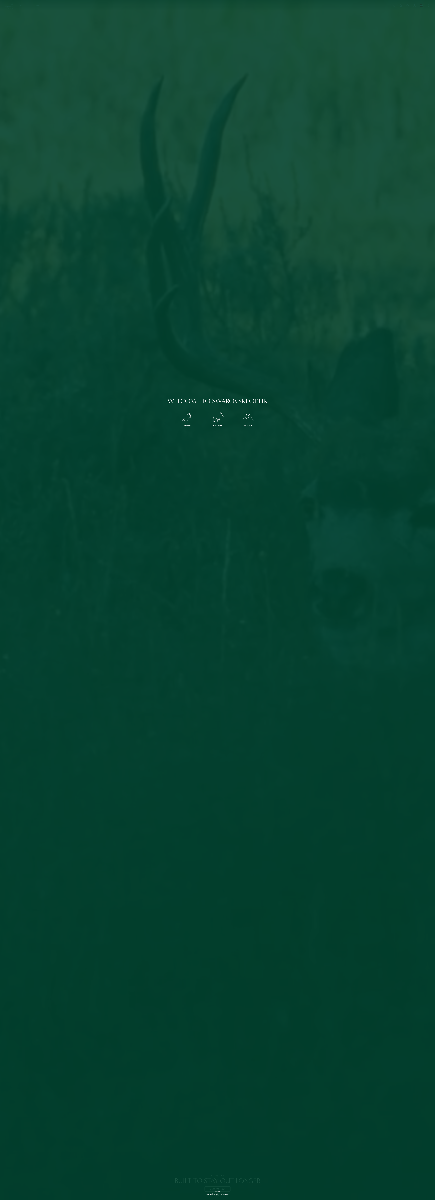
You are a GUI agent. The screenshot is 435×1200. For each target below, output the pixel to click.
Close (217, 1191)
